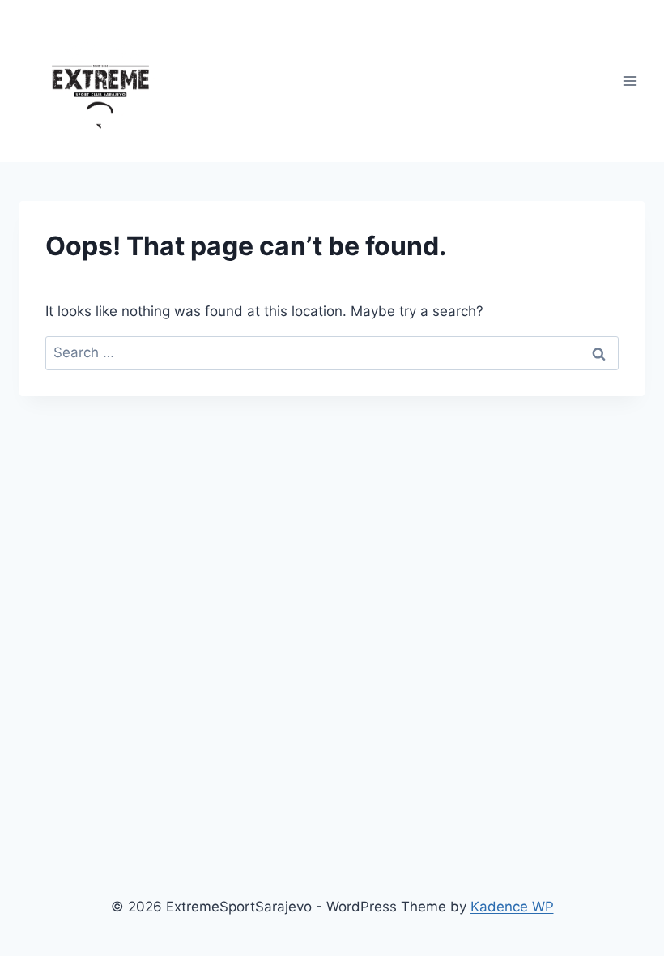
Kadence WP (512, 906)
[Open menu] (630, 80)
